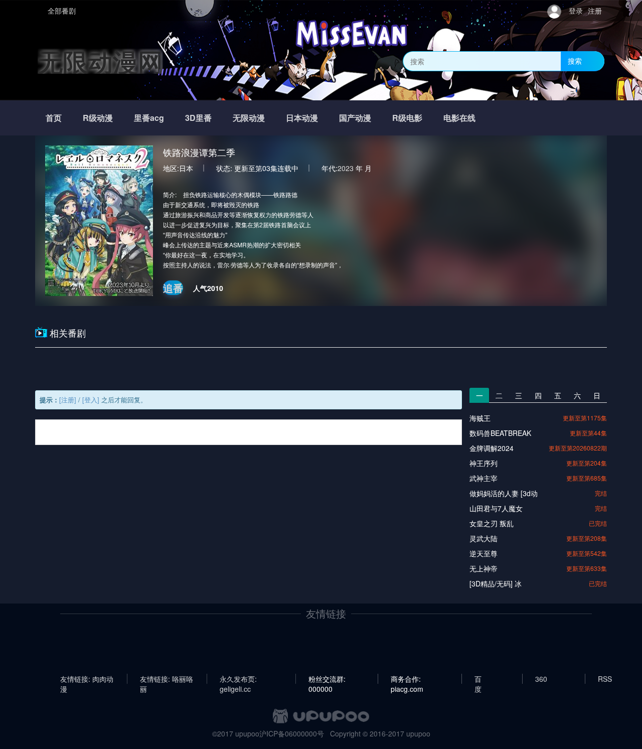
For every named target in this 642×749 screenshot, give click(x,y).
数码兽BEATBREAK (500, 433)
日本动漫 (302, 117)
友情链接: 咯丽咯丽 (166, 679)
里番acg (149, 117)
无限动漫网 (100, 61)
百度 (478, 679)
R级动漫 (98, 117)
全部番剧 (62, 11)
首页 (54, 117)
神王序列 (483, 463)
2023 (346, 168)
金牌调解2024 (491, 448)
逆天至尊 (483, 553)
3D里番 (198, 117)
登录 (576, 11)
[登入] (90, 399)
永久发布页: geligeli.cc (238, 679)
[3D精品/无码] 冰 (495, 583)
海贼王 (480, 418)
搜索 (575, 61)
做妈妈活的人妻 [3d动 (503, 493)
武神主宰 (483, 478)
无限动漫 (249, 117)
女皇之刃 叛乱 (491, 523)
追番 (173, 287)
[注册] (67, 399)
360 (541, 679)
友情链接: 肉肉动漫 (86, 679)
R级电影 (407, 117)
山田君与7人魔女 (496, 508)
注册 (595, 11)
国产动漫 (355, 117)
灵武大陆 (483, 538)
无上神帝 (483, 568)
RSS (605, 679)
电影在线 (459, 117)
